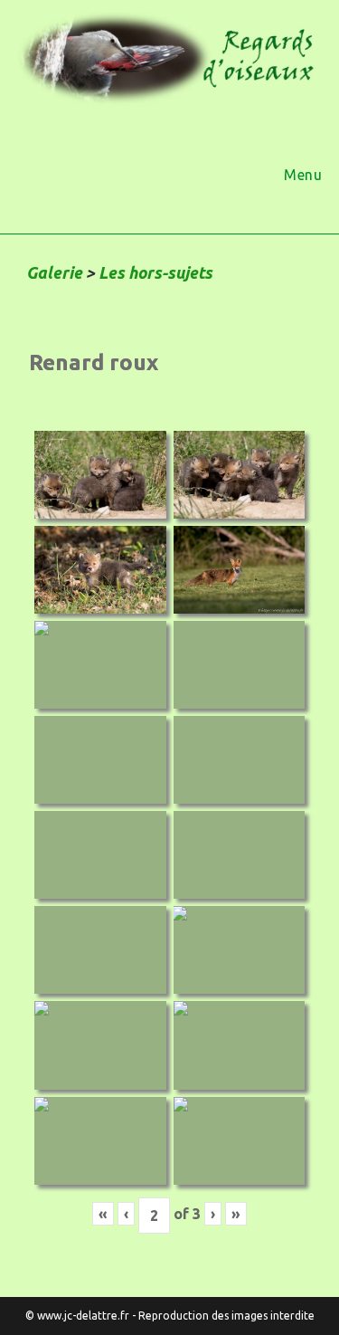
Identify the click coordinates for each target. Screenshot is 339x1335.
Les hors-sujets (155, 272)
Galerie (54, 272)
